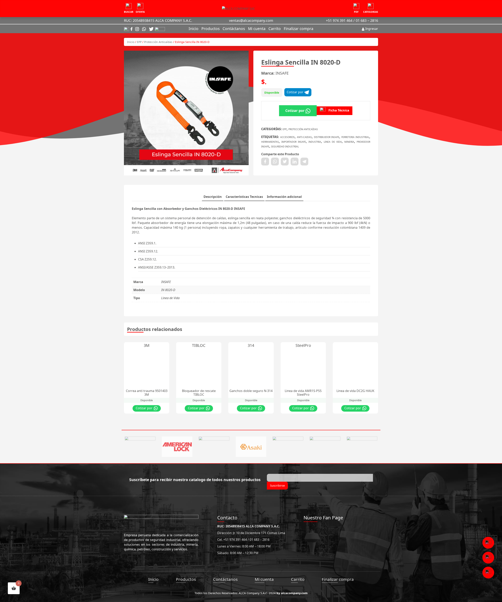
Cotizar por (295, 92)
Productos (210, 28)
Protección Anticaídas (158, 42)
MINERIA (349, 141)
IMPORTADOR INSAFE (293, 141)
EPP (139, 42)
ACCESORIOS (287, 137)
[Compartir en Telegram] (304, 161)
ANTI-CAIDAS (304, 137)
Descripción (213, 197)
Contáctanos (234, 28)
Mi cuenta (257, 28)
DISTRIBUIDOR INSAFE (326, 137)
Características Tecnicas (244, 197)
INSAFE (282, 73)
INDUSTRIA (314, 141)
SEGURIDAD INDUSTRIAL (285, 146)
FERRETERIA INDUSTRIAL (355, 137)
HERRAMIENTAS (270, 141)
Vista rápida (152, 346)
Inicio (193, 28)
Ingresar (371, 28)
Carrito (274, 28)
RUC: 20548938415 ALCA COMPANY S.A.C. (158, 20)
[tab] (212, 197)
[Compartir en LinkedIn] (294, 161)
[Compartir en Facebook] (265, 161)
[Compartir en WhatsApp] (275, 161)
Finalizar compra (298, 28)
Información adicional (284, 197)
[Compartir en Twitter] (285, 161)
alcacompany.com (294, 593)
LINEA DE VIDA (333, 141)
